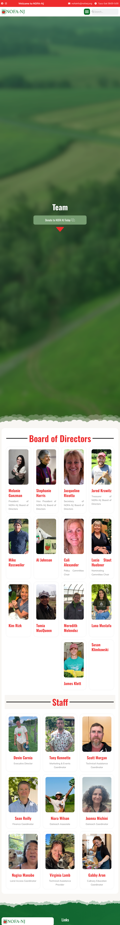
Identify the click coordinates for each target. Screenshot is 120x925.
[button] (87, 12)
